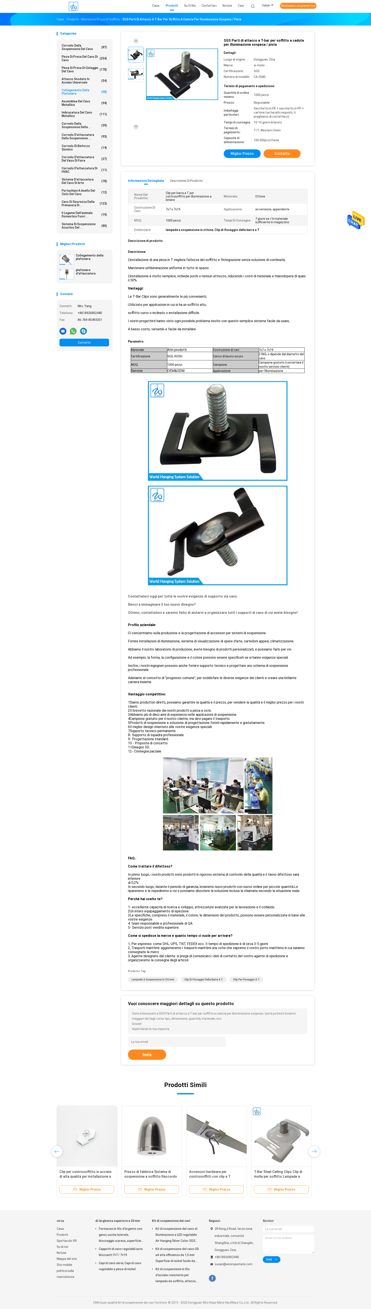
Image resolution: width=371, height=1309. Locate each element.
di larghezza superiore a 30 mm (117, 1221)
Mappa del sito (67, 1258)
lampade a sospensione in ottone (153, 979)
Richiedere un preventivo (298, 6)
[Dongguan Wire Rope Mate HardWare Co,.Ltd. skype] (83, 331)
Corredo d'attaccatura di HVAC (84, 170)
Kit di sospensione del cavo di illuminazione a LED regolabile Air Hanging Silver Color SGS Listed (176, 1235)
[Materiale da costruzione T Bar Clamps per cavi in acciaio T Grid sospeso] (87, 1136)
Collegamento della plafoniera (84, 91)
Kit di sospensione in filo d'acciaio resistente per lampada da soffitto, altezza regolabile (175, 1275)
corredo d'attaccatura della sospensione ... (84, 136)
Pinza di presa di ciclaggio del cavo (84, 69)
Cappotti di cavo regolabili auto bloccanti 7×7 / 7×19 (121, 1252)
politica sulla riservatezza (65, 1274)
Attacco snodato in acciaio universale (84, 80)
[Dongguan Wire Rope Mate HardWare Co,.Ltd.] (73, 6)
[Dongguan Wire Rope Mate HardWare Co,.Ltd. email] (62, 331)
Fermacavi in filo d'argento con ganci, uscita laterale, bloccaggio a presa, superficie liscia (120, 1235)
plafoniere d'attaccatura (86, 271)
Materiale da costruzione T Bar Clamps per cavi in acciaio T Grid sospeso (85, 1176)
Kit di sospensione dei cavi (171, 1221)
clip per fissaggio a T (246, 979)
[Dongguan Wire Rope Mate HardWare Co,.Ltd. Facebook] (212, 1278)
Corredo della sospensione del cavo (84, 47)
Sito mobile (64, 1265)
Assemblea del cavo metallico (84, 103)
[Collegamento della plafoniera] (66, 259)
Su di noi (62, 1246)
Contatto (84, 342)
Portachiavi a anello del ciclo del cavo (84, 192)
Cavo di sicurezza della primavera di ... (84, 203)
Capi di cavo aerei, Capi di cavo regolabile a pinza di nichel (120, 1266)
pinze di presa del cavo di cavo (84, 58)
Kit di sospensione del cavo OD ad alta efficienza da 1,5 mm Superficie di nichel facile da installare (177, 1255)
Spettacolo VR (67, 1240)
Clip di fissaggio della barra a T (203, 979)
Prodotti (62, 1234)
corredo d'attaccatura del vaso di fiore (84, 158)
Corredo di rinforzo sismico (84, 147)
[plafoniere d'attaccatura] (66, 274)
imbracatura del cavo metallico (84, 114)
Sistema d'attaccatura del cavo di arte (84, 181)
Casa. (60, 1228)
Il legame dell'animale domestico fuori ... (84, 214)
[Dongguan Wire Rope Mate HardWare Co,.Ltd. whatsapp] (73, 331)
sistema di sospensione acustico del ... (84, 225)
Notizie (61, 1252)
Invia (147, 1054)
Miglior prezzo (242, 154)
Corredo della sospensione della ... (84, 125)
